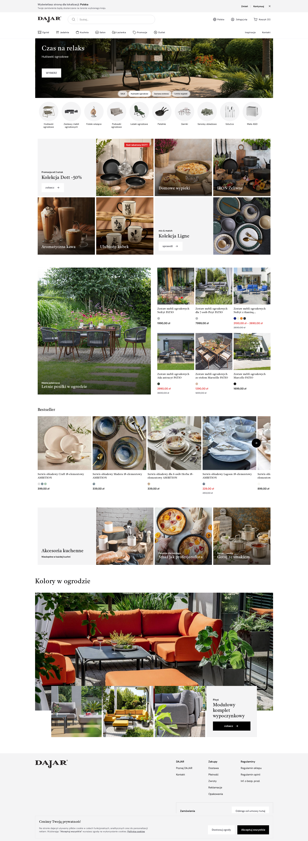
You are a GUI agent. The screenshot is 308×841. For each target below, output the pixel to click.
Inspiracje (250, 32)
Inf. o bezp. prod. (250, 781)
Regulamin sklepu (251, 768)
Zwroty (212, 781)
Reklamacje (215, 787)
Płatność (213, 774)
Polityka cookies (136, 831)
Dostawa (213, 768)
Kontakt (266, 32)
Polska (220, 19)
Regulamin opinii (250, 774)
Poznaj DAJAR (184, 768)
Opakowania (215, 794)
